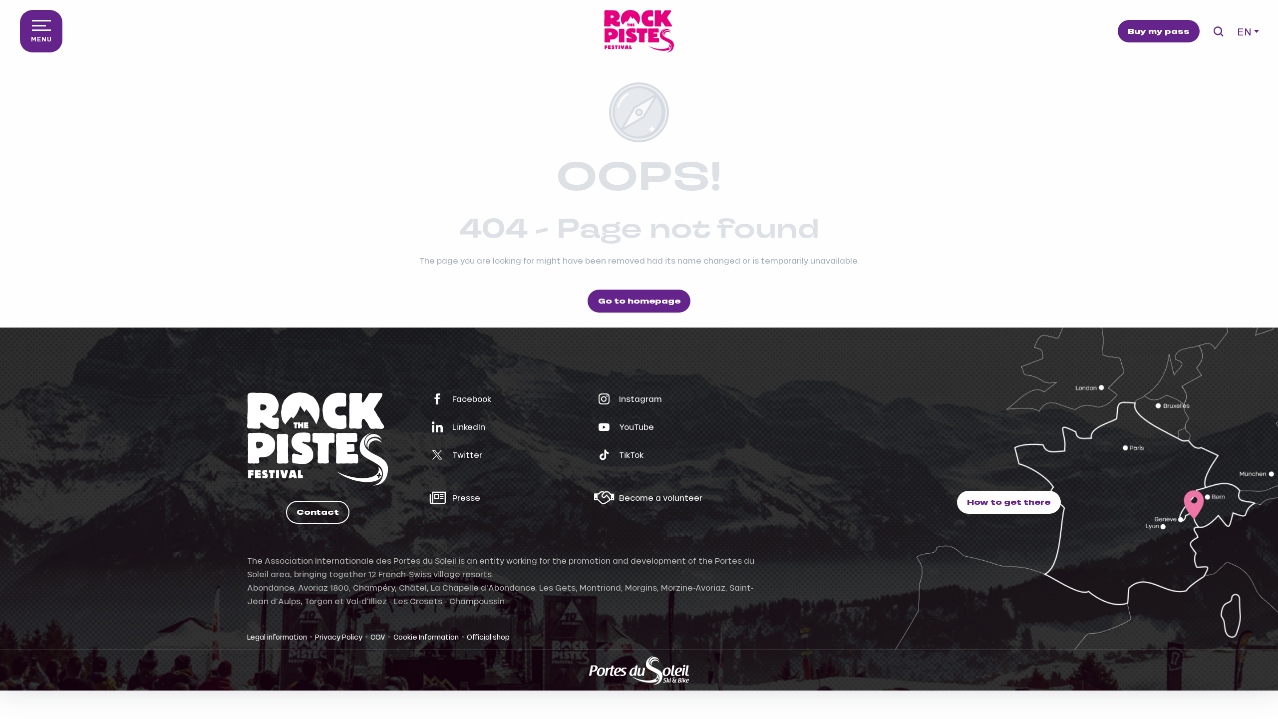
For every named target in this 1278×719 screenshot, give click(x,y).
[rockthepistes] (638, 31)
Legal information (277, 636)
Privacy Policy (338, 636)
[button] (1218, 31)
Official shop (488, 636)
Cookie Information (426, 636)
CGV (377, 636)
